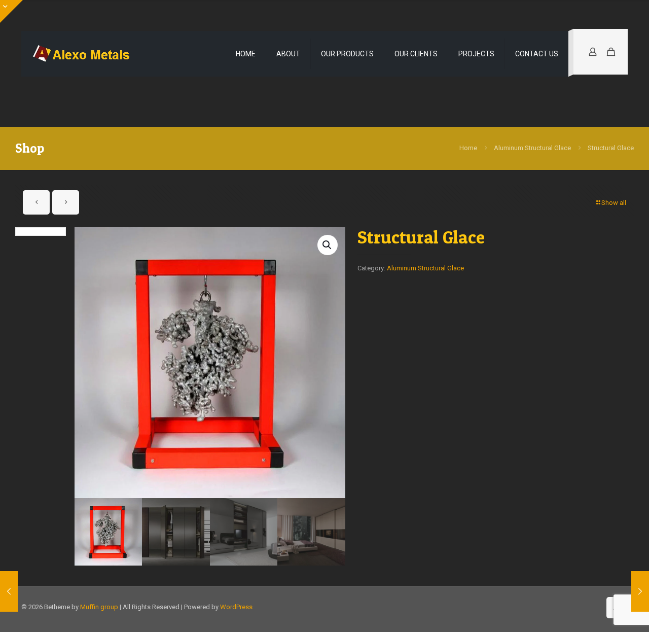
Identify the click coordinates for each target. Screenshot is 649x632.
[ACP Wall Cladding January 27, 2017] (640, 591)
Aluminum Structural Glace (532, 148)
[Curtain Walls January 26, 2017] (9, 591)
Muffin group (99, 607)
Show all (613, 202)
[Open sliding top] (11, 11)
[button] (327, 245)
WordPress (236, 607)
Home (468, 148)
